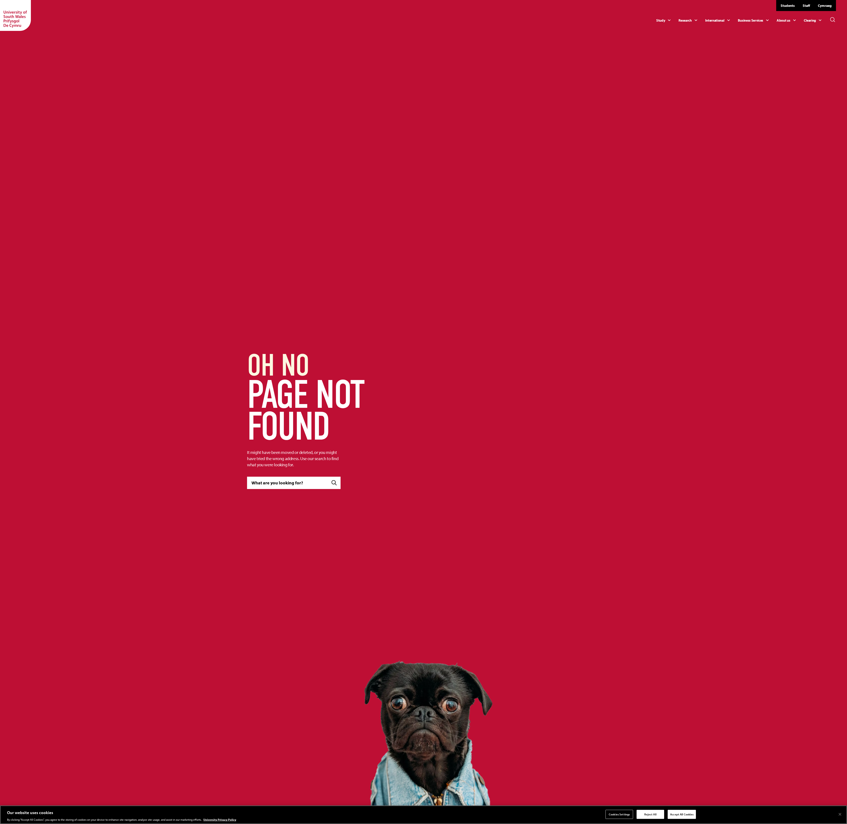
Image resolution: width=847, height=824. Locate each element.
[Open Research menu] (688, 20)
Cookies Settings (619, 814)
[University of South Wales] (15, 15)
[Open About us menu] (787, 20)
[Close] (840, 814)
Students (788, 5)
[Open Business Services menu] (754, 20)
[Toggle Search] (832, 19)
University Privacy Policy (219, 819)
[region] (423, 814)
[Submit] (334, 483)
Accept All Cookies (681, 814)
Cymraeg (825, 5)
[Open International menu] (718, 20)
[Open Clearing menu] (813, 20)
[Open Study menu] (664, 20)
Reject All (650, 814)
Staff (806, 5)
